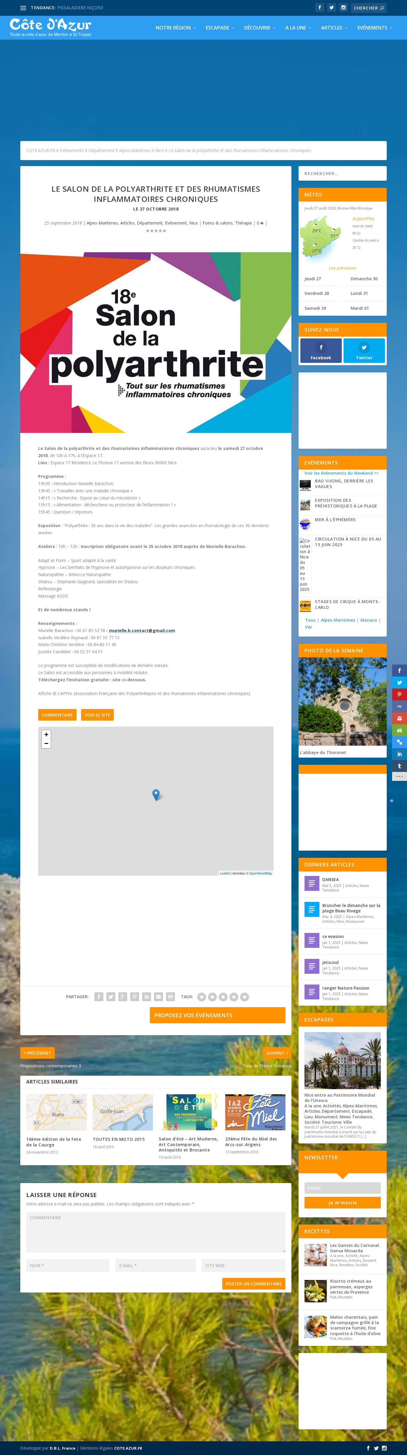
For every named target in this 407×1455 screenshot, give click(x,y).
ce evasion (333, 936)
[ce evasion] (312, 940)
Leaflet (225, 873)
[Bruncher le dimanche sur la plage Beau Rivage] (312, 909)
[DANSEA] (312, 883)
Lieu (309, 1117)
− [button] (46, 743)
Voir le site (97, 715)
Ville (347, 1122)
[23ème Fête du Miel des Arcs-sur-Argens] (255, 1112)
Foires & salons (218, 223)
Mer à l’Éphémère (335, 519)
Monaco (369, 620)
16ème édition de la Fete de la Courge (53, 1141)
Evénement (176, 223)
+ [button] (46, 734)
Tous (311, 620)
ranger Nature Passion (345, 988)
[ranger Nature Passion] (312, 992)
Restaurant (355, 921)
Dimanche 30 (364, 278)
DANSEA (330, 879)
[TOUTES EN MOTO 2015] (123, 1112)
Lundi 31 (359, 293)
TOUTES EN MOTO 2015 (119, 1139)
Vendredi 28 (317, 293)
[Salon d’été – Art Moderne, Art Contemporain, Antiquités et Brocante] (189, 1112)
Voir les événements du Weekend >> (342, 473)
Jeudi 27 (313, 278)
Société (312, 1122)
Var (308, 627)
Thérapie (243, 223)
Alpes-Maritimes (102, 223)
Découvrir (257, 28)
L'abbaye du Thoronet (323, 752)
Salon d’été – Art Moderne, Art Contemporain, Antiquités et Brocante (188, 1144)
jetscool (330, 962)
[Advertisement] (203, 84)
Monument (326, 1117)
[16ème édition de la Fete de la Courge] (56, 1112)
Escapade (217, 28)
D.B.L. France (62, 1448)
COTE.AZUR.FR (128, 1448)
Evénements (372, 28)
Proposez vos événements (193, 1015)
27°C (316, 250)
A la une (295, 28)
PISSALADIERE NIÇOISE (80, 7)
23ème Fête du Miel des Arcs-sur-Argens (251, 1141)
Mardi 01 (360, 308)
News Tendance (356, 1117)
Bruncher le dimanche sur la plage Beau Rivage (351, 908)
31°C (335, 236)
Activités (332, 1106)
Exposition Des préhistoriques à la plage (346, 503)
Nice (193, 223)
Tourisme (331, 1122)
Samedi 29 (315, 308)
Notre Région (173, 28)
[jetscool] (312, 966)
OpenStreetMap (260, 873)
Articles (331, 28)
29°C (316, 230)
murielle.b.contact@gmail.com (142, 630)
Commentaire (57, 715)
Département (150, 223)
